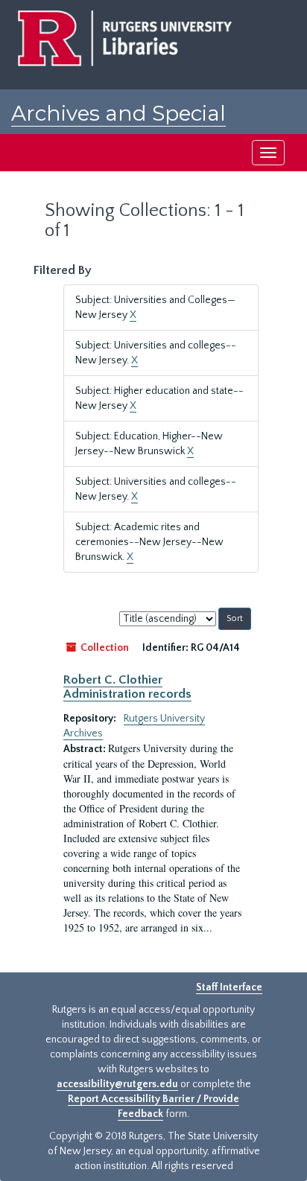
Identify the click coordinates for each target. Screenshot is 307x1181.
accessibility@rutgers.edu (117, 1084)
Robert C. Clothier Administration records (127, 686)
